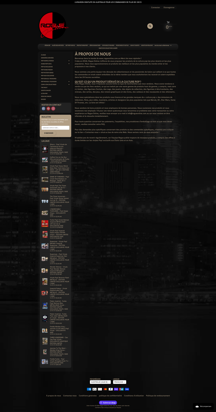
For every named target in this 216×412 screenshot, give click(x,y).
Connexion (155, 7)
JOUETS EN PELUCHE (147, 45)
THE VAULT (44, 87)
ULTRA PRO (44, 93)
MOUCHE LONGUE (46, 96)
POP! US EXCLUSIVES (47, 67)
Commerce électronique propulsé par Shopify (108, 407)
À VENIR (43, 55)
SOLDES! (43, 99)
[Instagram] (53, 109)
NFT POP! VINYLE (70, 45)
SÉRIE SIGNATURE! (95, 45)
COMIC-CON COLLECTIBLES (56, 85)
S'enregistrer (169, 7)
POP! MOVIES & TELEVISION (56, 82)
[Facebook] (44, 109)
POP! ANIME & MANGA (56, 61)
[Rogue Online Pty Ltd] (54, 26)
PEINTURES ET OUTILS (122, 45)
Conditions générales (88, 395)
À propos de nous (53, 395)
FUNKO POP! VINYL (56, 64)
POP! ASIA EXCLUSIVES (47, 76)
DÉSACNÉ (47, 45)
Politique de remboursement (158, 395)
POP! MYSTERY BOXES (47, 73)
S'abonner (48, 133)
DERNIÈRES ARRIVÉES (47, 58)
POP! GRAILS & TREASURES (48, 79)
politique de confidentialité (110, 395)
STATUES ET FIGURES (108, 45)
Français (118, 382)
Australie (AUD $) (99, 382)
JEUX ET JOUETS (134, 45)
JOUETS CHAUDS (46, 90)
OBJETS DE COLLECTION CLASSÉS (108, 48)
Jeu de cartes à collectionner (163, 45)
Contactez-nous (70, 395)
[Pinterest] (48, 109)
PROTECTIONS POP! (82, 45)
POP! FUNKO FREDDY (47, 70)
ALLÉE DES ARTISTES (58, 45)
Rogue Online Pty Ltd (106, 405)
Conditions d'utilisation (134, 395)
